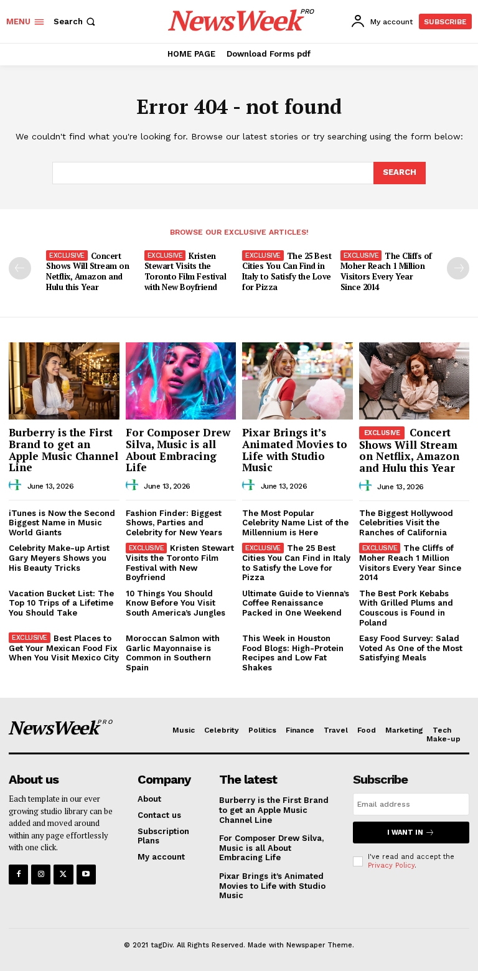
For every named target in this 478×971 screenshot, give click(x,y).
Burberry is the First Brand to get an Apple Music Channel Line (63, 449)
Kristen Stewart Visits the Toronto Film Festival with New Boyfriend (185, 271)
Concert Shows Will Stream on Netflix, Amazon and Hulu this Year (87, 271)
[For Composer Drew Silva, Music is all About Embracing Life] (181, 381)
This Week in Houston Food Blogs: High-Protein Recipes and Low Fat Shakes (293, 653)
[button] (76, 21)
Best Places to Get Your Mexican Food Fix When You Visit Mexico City (64, 648)
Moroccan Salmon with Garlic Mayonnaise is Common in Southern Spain (173, 653)
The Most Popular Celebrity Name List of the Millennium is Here (295, 523)
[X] (63, 874)
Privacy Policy (391, 865)
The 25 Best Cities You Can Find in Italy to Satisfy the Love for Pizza (286, 271)
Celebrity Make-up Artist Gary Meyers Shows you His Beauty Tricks (59, 557)
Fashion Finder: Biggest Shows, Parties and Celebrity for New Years (174, 523)
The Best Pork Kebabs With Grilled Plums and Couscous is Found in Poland (406, 608)
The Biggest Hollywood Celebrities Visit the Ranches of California (406, 523)
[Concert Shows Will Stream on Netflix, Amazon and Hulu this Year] (414, 381)
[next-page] (458, 268)
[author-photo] (17, 485)
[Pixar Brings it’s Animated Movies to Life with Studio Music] (297, 381)
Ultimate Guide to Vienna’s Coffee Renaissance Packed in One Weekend (295, 603)
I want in (405, 832)
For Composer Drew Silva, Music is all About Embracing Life (178, 449)
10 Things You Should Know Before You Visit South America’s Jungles (175, 603)
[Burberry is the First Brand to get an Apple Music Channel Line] (64, 381)
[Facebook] (18, 874)
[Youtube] (86, 874)
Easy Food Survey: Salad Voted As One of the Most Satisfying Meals (410, 648)
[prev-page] (20, 268)
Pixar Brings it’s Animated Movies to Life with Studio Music (294, 449)
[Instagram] (40, 874)
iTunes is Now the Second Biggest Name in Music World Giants (62, 523)
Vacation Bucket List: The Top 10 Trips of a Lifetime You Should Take (61, 603)
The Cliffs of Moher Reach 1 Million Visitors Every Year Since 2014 (386, 271)
